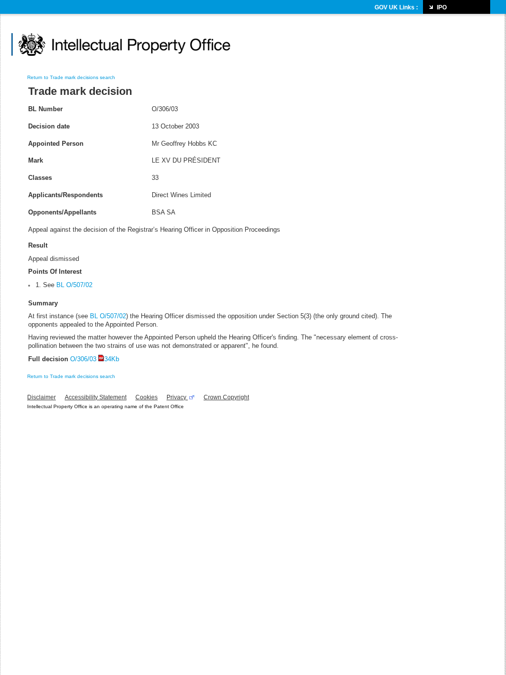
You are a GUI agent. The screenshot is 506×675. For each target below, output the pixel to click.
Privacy (177, 397)
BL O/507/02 (108, 316)
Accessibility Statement (95, 397)
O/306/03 (94, 359)
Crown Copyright (226, 397)
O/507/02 (78, 285)
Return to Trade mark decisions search (71, 77)
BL (60, 285)
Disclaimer (41, 397)
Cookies (146, 397)
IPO (442, 7)
